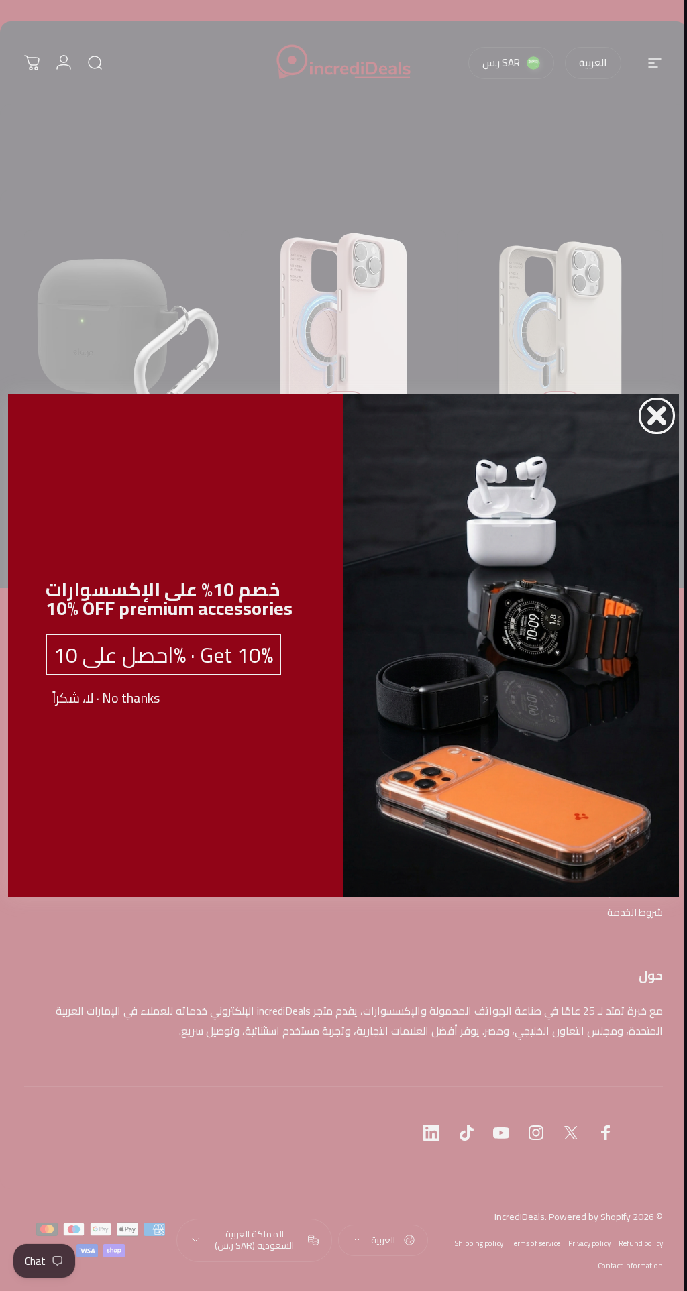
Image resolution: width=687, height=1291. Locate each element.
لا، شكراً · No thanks (101, 698)
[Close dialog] (652, 416)
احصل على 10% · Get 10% (158, 654)
